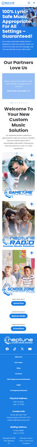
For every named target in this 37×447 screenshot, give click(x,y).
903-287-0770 (25, 417)
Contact (18, 374)
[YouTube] (30, 349)
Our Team (18, 362)
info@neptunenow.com (21, 420)
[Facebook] (7, 349)
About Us (18, 357)
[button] (10, 103)
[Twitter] (22, 349)
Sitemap (23, 438)
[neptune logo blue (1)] (8, 3)
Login (18, 385)
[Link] (34, 3)
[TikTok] (14, 349)
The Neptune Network (18, 390)
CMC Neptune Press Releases (18, 379)
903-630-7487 (21, 415)
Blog (18, 368)
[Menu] (29, 2)
